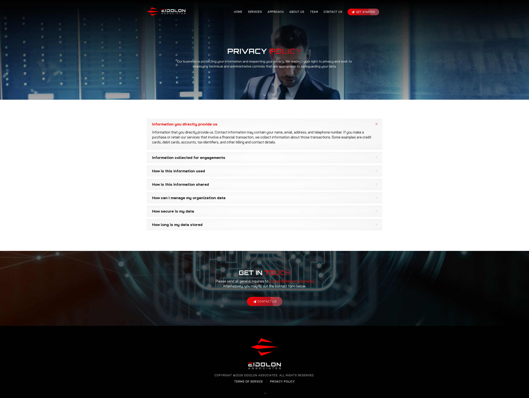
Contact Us (333, 11)
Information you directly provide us (184, 124)
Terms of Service (248, 381)
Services (255, 11)
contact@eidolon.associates (291, 281)
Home (238, 11)
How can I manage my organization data (188, 197)
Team (314, 11)
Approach (276, 11)
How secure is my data (173, 211)
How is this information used (178, 171)
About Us (296, 11)
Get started (365, 12)
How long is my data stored (177, 224)
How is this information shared (180, 184)
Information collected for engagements (188, 157)
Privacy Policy (282, 381)
